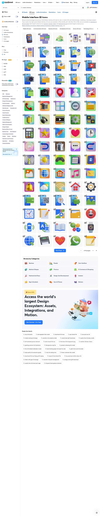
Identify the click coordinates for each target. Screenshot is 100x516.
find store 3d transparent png (67, 341)
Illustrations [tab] (52, 12)
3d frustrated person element (32, 341)
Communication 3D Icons (40, 28)
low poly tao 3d (86, 334)
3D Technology (5, 98)
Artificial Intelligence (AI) (7, 105)
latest (54, 24)
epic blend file (73, 334)
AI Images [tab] (65, 12)
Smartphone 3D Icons (65, 28)
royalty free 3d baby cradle (87, 338)
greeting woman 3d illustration (33, 345)
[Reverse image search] (83, 7)
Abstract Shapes (34, 269)
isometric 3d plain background (51, 359)
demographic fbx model (43, 334)
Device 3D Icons (77, 28)
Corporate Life (13, 108)
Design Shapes (5, 126)
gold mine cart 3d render (77, 349)
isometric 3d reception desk (49, 338)
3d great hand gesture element (53, 363)
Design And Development (61, 275)
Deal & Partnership (6, 115)
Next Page (59, 250)
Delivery (13, 103)
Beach (9, 136)
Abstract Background (6, 122)
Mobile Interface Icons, (57, 25)
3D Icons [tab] (31, 12)
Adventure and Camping (7, 138)
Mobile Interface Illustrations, (44, 25)
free (33, 20)
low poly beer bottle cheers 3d (73, 356)
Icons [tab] (59, 12)
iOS (3, 94)
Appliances (13, 98)
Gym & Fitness (58, 282)
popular (51, 24)
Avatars (4, 136)
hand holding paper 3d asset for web (56, 349)
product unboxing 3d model (68, 345)
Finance (56, 269)
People (56, 263)
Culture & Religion (6, 119)
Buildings (14, 136)
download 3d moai (60, 334)
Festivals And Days (34, 275)
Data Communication (7, 124)
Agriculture (4, 141)
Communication (5, 103)
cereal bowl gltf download (68, 338)
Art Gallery (11, 141)
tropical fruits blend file (55, 356)
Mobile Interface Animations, (29, 25)
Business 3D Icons (53, 28)
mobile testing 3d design (31, 338)
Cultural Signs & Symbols (7, 134)
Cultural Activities (6, 143)
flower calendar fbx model (68, 352)
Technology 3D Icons (88, 28)
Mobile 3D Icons (27, 28)
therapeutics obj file (51, 345)
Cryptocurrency (5, 117)
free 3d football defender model (33, 349)
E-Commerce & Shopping (85, 269)
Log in (87, 2)
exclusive (46, 24)
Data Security (5, 108)
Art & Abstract (13, 131)
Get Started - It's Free (33, 322)
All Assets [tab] (25, 12)
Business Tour (5, 131)
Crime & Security (6, 110)
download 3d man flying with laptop (34, 356)
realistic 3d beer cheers (86, 341)
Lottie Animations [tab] (41, 12)
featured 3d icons (63, 24)
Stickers (80, 282)
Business (8, 94)
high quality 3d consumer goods (33, 352)
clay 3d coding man (51, 352)
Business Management (7, 96)
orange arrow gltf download (71, 359)
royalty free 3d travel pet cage (32, 363)
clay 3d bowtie (28, 334)
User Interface (82, 263)
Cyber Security (5, 112)
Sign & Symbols (33, 282)
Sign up (95, 2)
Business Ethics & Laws (7, 129)
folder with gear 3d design (31, 359)
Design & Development (7, 101)
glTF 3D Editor (93, 7)
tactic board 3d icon (50, 341)
